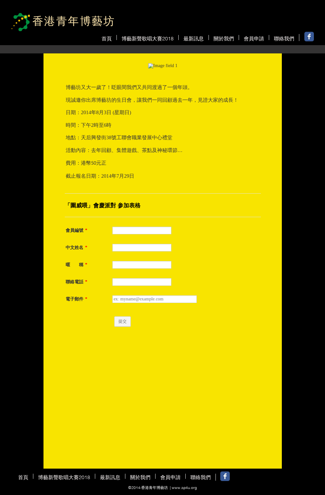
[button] (194, 37)
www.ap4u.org (184, 487)
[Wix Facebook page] (309, 36)
